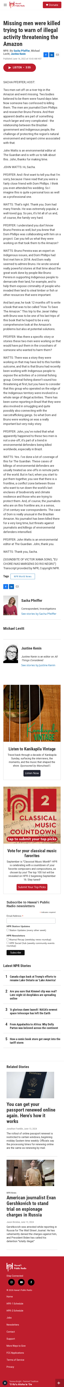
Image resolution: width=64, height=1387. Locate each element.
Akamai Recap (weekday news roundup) (30, 939)
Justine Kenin (18, 53)
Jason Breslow (13, 1222)
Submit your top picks (32, 887)
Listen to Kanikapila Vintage (32, 748)
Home (10, 1296)
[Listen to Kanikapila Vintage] (32, 713)
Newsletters (13, 1325)
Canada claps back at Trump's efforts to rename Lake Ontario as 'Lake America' (33, 978)
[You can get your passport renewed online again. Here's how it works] (30, 1085)
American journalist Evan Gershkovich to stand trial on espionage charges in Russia (31, 1206)
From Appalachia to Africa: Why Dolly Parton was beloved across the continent (34, 1026)
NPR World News (23, 576)
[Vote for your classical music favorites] (32, 815)
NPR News (11, 1192)
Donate (53, 4)
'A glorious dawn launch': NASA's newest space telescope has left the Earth (33, 1011)
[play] (5, 1383)
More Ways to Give (16, 1346)
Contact (11, 1332)
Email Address (15, 915)
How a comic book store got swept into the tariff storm (35, 1040)
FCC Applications (15, 1353)
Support (11, 1339)
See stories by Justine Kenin (38, 665)
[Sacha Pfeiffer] (10, 605)
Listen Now (32, 773)
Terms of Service (15, 1360)
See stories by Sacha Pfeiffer (38, 614)
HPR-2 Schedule (15, 1311)
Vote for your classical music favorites (31, 853)
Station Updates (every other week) (27, 930)
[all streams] (59, 1383)
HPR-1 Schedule (15, 1303)
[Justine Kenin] (10, 653)
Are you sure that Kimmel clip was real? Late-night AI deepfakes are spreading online (33, 995)
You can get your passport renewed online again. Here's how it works (31, 1112)
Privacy (10, 1367)
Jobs (9, 1318)
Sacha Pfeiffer (22, 50)
